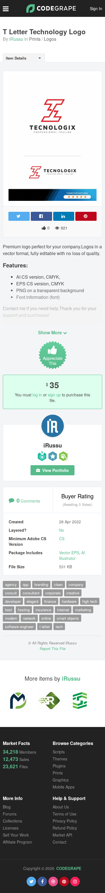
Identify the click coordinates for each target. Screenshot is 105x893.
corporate (52, 593)
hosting (24, 609)
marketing (83, 609)
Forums (10, 814)
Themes (60, 759)
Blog (7, 807)
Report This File (53, 648)
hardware (69, 601)
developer (13, 601)
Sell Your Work (16, 835)
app (26, 584)
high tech (89, 601)
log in (37, 394)
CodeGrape (68, 868)
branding (41, 584)
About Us (61, 807)
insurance (43, 609)
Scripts (59, 752)
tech (59, 626)
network (29, 618)
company (76, 584)
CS (61, 538)
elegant (32, 601)
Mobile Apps (63, 787)
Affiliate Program (17, 842)
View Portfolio (55, 470)
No (61, 530)
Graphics (61, 780)
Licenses (10, 828)
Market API (62, 835)
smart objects (68, 618)
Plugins (59, 766)
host (8, 609)
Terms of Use (64, 814)
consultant (31, 593)
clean (58, 584)
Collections (12, 821)
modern (11, 618)
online (46, 618)
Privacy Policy (65, 821)
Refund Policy (65, 828)
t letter (44, 626)
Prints (35, 39)
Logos (50, 39)
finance (50, 601)
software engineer (19, 626)
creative (72, 593)
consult (11, 593)
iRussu (16, 39)
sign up (54, 394)
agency (11, 584)
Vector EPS (69, 552)
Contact (59, 842)
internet (63, 609)
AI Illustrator (72, 555)
